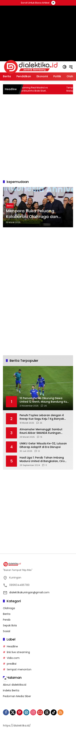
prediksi (11, 664)
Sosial (6, 631)
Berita (10, 205)
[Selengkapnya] (38, 564)
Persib (7, 620)
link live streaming (18, 652)
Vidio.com (13, 658)
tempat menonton (19, 669)
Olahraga (9, 608)
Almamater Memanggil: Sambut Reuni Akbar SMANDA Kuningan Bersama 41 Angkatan (41, 431)
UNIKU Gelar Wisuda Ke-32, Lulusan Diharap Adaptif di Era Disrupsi (43, 445)
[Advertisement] (38, 136)
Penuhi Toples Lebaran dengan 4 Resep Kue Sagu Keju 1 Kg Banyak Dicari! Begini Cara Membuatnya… (42, 417)
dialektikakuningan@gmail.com (29, 592)
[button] (64, 67)
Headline (12, 646)
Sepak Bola (10, 625)
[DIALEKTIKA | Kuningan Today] (31, 67)
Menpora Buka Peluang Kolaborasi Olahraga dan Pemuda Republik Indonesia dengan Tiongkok (34, 214)
